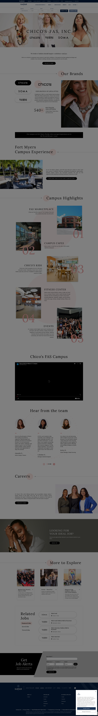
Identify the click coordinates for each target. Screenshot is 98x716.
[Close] (95, 691)
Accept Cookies (86, 708)
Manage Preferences (86, 711)
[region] (86, 702)
